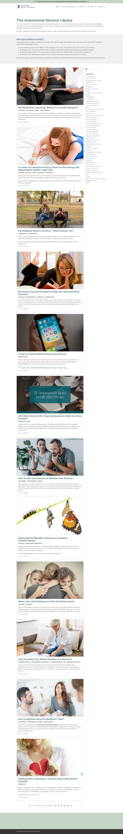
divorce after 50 (91, 111)
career (88, 91)
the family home (75, 58)
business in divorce (92, 89)
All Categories (90, 76)
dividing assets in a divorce (95, 109)
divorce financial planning (94, 115)
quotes (28, 421)
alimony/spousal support (94, 80)
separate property (91, 181)
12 (61, 806)
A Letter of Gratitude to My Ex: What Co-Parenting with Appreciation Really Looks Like (48, 168)
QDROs (64, 58)
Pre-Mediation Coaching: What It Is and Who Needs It (48, 107)
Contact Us (101, 6)
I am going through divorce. (28, 52)
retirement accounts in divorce (96, 179)
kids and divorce (40, 172)
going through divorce (32, 481)
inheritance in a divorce (93, 152)
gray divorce (90, 138)
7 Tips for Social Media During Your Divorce (42, 354)
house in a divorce (92, 148)
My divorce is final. (25, 54)
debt (87, 107)
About (58, 6)
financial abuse (91, 127)
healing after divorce (92, 140)
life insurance (90, 158)
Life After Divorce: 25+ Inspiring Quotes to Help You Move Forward (50, 417)
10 (55, 806)
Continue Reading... (23, 122)
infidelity (88, 150)
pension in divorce (92, 168)
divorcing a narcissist (93, 125)
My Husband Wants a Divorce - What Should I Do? (46, 231)
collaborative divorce (92, 101)
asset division (90, 83)
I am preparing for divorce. (28, 50)
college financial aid (92, 103)
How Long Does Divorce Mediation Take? (41, 719)
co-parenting (87, 58)
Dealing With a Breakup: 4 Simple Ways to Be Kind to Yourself (48, 780)
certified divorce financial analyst (94, 94)
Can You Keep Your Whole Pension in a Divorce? (45, 659)
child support (90, 97)
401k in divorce (90, 78)
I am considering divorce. (28, 47)
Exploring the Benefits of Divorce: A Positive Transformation (43, 539)
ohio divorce (90, 164)
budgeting (89, 87)
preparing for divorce (32, 233)
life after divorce (99, 58)
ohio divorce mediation (45, 110)
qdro (87, 175)
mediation (37, 110)
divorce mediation (29, 110)
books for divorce (91, 85)
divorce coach (22, 110)
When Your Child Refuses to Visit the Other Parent (46, 601)
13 (64, 806)
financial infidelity (91, 132)
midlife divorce (90, 162)
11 (58, 806)
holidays (34, 172)
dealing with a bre (32, 795)
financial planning (92, 134)
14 (67, 806)
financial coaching (30, 543)
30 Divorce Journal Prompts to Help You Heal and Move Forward (48, 293)
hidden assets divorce (93, 144)
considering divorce (23, 233)
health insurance (91, 142)
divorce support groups (31, 297)
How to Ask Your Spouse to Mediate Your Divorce (45, 478)
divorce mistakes (91, 119)
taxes (87, 183)
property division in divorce (94, 172)
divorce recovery (91, 121)
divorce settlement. (49, 669)
